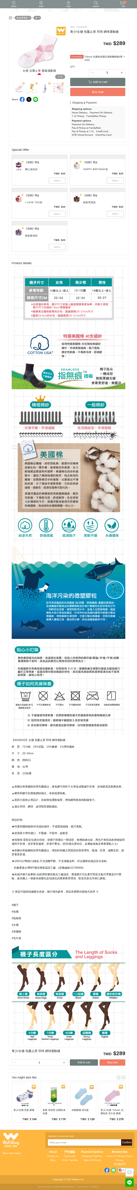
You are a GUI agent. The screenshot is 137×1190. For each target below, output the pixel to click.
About (53, 1152)
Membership (119, 1152)
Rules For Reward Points (119, 1156)
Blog (52, 1160)
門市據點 (69, 1152)
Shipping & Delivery (92, 1156)
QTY (72, 66)
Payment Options (92, 1152)
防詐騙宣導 (119, 1164)
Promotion (77, 56)
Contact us (52, 1156)
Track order (70, 1156)
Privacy (119, 1160)
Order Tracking (70, 1160)
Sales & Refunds (92, 1160)
